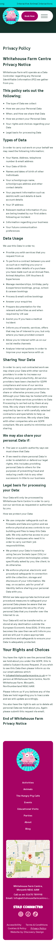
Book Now (30, 16)
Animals (28, 789)
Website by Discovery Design (27, 932)
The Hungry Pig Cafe (28, 795)
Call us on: (28, 894)
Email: (28, 898)
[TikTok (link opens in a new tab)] (35, 914)
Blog (28, 828)
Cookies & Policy (17, 928)
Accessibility (14, 924)
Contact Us (46, 21)
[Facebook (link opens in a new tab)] (28, 914)
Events (28, 802)
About (28, 822)
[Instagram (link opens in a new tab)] (20, 914)
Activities (28, 782)
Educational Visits (28, 809)
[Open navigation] (44, 16)
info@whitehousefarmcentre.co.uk (25, 675)
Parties (28, 815)
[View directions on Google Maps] (28, 859)
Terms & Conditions (37, 924)
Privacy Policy (38, 928)
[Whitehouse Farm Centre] (11, 16)
